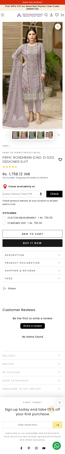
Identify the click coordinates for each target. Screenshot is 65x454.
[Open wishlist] (57, 15)
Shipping (20, 177)
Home (5, 146)
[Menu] (2, 15)
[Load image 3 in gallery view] (32, 135)
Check (54, 194)
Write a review (32, 326)
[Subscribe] (57, 424)
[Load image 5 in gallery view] (49, 135)
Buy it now (32, 243)
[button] (46, 15)
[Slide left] (6, 135)
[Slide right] (58, 135)
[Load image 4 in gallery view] (40, 135)
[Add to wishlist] (60, 160)
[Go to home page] (30, 15)
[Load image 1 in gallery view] (16, 135)
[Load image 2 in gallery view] (24, 135)
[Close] (59, 402)
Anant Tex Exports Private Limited (21, 153)
